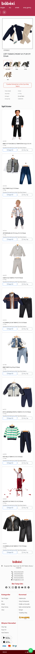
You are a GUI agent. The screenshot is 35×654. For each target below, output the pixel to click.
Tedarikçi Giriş (23, 613)
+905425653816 (18, 578)
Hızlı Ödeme (5, 632)
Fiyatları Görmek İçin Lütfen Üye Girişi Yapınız (17, 85)
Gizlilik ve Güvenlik (24, 604)
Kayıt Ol (10, 150)
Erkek (17, 7)
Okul (2, 610)
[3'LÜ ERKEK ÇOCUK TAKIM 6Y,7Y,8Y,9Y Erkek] (17, 527)
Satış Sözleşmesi (24, 601)
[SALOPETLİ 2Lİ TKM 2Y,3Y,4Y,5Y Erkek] (17, 482)
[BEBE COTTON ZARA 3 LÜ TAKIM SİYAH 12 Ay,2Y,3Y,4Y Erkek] (17, 125)
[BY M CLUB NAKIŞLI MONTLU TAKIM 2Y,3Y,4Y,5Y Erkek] (17, 393)
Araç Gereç (27, 7)
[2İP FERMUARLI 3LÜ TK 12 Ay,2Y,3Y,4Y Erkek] (17, 214)
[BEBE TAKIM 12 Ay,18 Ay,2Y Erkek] (17, 348)
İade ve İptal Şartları (25, 607)
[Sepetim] (4, 12)
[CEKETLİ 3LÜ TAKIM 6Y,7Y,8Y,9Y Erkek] (17, 259)
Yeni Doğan (4, 598)
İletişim (21, 610)
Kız (10, 7)
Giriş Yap (25, 150)
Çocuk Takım (21, 96)
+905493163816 (18, 576)
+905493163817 (18, 574)
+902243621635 (18, 572)
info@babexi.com (18, 580)
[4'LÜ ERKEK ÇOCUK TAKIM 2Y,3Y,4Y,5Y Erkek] (17, 304)
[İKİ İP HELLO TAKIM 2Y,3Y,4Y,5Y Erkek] (17, 438)
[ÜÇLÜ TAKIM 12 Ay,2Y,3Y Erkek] (17, 169)
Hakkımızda (22, 598)
